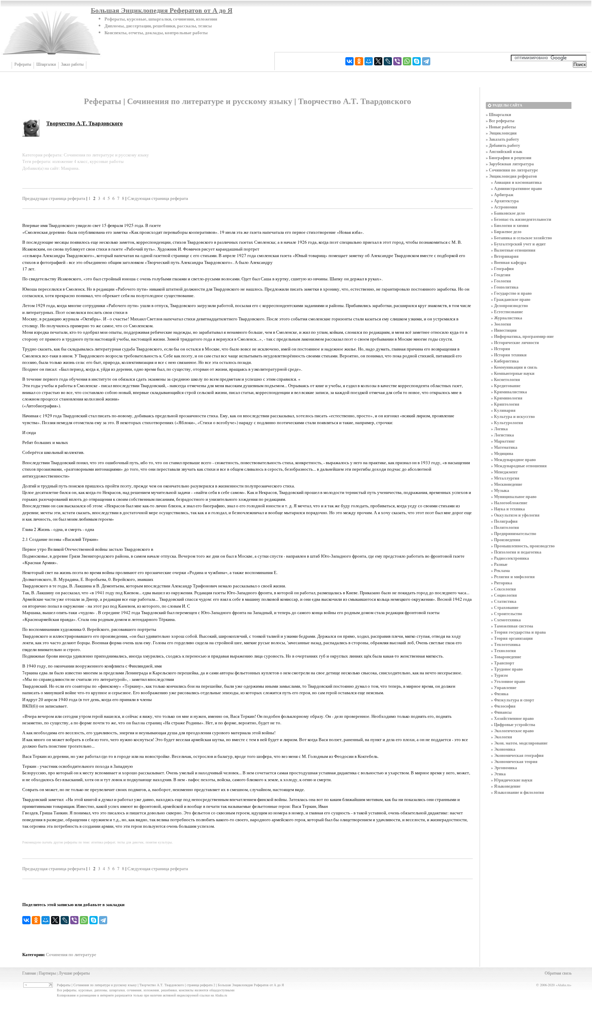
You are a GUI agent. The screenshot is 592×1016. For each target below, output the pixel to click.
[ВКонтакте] (349, 61)
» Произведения (505, 540)
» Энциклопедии (501, 133)
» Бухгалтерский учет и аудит (518, 244)
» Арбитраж (502, 195)
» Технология (503, 650)
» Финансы (501, 712)
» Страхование (504, 607)
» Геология (501, 281)
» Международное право (513, 459)
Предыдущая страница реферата (53, 198)
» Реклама (500, 570)
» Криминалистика (509, 392)
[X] (378, 61)
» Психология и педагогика (516, 552)
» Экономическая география (517, 755)
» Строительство (506, 614)
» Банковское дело (508, 213)
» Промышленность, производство (523, 546)
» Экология (501, 737)
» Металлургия (505, 478)
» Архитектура (505, 201)
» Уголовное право (508, 681)
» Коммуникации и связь (514, 367)
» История (500, 349)
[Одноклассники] (359, 61)
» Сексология (503, 589)
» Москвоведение (506, 484)
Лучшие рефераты (74, 973)
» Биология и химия (510, 225)
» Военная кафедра (508, 262)
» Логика (499, 429)
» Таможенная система (512, 626)
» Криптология (505, 404)
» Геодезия (500, 275)
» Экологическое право (512, 731)
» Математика (504, 447)
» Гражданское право (510, 299)
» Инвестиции (504, 330)
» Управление (503, 687)
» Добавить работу (503, 145)
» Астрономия (504, 207)
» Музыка (500, 490)
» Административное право (516, 188)
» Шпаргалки (498, 114)
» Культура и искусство (513, 416)
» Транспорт (502, 663)
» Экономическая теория (514, 761)
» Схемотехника (506, 620)
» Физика (499, 694)
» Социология (504, 595)
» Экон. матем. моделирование (519, 743)
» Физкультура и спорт (512, 700)
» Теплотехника (505, 644)
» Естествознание (507, 312)
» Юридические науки (511, 780)
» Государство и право (511, 293)
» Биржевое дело (506, 231)
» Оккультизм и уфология (515, 515)
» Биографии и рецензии (508, 158)
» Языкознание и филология (517, 792)
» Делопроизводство (509, 305)
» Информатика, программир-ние (522, 336)
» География (502, 268)
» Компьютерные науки (512, 373)
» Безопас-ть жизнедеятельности (521, 219)
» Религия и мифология (513, 577)
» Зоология (501, 324)
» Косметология (505, 379)
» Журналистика (506, 318)
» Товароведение (506, 657)
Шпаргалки (46, 64)
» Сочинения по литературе (512, 170)
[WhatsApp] (407, 61)
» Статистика (503, 601)
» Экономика (503, 749)
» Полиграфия (504, 521)
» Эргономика (504, 768)
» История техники (509, 355)
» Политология (505, 527)
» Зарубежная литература (510, 164)
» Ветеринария (505, 256)
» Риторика (501, 583)
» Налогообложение (509, 503)
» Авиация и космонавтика (516, 182)
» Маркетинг (503, 441)
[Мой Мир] (369, 61)
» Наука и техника (508, 509)
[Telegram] (426, 61)
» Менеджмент (504, 472)
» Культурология (507, 423)
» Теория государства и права (518, 632)
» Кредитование (505, 386)
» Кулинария (503, 410)
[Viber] (397, 61)
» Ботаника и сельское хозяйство (521, 238)
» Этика (498, 774)
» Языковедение (505, 786)
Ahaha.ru (563, 984)
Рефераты (22, 64)
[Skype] (416, 61)
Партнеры (47, 973)
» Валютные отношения (513, 250)
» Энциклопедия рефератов (511, 176)
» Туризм (499, 675)
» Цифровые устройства (513, 724)
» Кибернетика (505, 361)
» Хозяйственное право (512, 718)
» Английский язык (504, 151)
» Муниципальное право (513, 496)
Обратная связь (558, 973)
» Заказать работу (502, 139)
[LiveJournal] (388, 61)
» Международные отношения (519, 466)
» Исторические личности (515, 342)
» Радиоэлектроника (510, 558)
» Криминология (506, 398)
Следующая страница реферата (157, 198)
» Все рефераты (500, 121)
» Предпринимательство (513, 533)
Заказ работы (72, 64)
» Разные (499, 564)
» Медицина (502, 453)
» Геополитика (504, 287)
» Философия (503, 706)
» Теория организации (512, 638)
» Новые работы (501, 127)
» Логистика (502, 435)
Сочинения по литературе (71, 954)
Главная (29, 973)
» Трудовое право (507, 669)
